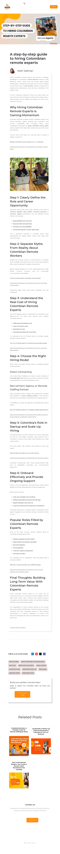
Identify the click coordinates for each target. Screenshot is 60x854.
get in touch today (22, 694)
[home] (7, 7)
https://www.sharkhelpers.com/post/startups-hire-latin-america (29, 458)
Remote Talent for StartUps (26, 665)
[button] (24, 3)
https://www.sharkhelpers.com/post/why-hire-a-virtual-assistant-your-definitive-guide (26, 571)
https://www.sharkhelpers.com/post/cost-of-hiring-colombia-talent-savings (28, 349)
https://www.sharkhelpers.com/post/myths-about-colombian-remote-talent (28, 284)
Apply (54, 6)
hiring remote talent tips (29, 669)
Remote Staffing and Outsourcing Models (32, 661)
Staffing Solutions (14, 669)
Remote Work (42, 669)
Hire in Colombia (14, 661)
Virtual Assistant (41, 665)
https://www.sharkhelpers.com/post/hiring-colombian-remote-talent (29, 148)
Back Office (12, 665)
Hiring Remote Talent (28, 673)
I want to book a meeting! (17, 627)
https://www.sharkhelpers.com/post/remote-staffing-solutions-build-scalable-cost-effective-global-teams (29, 416)
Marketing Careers (14, 673)
